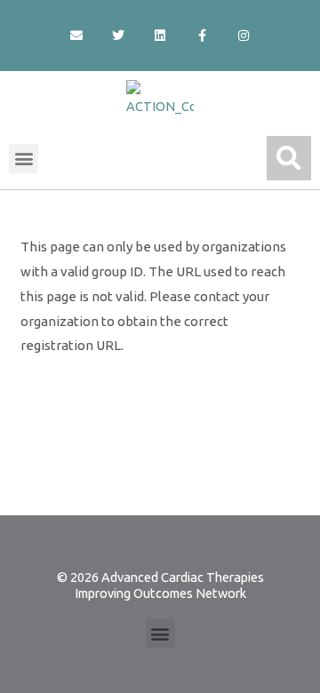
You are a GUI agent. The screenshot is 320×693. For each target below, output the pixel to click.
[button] (23, 158)
